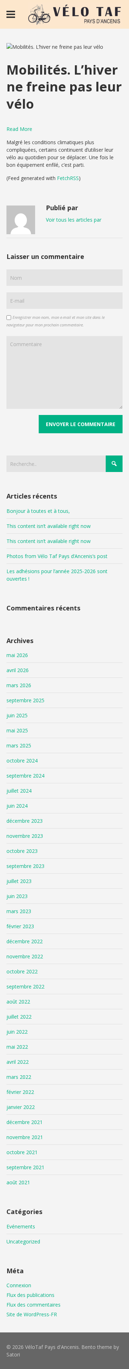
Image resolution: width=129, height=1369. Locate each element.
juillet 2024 (19, 790)
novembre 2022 (24, 956)
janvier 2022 (20, 1107)
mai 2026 (17, 655)
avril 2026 (17, 670)
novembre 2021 (24, 1137)
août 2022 (18, 1001)
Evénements (20, 1226)
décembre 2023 (24, 820)
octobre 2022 (22, 971)
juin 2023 (17, 896)
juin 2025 (17, 715)
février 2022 (20, 1092)
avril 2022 (17, 1061)
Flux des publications (30, 1295)
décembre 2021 (24, 1122)
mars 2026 (18, 685)
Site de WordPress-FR (31, 1314)
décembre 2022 (24, 941)
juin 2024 (17, 805)
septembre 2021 (25, 1167)
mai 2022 (17, 1046)
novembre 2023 (24, 835)
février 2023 (20, 926)
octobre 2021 (22, 1152)
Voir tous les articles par (73, 219)
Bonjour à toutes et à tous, (38, 511)
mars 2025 (18, 745)
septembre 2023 (25, 866)
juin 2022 (17, 1031)
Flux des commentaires (33, 1304)
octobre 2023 (22, 851)
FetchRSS (68, 178)
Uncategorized (23, 1241)
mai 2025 (17, 730)
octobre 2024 (22, 760)
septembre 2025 (25, 700)
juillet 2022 (19, 1016)
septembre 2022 (25, 986)
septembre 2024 (25, 775)
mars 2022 (18, 1076)
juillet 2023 (19, 881)
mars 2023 (18, 911)
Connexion (18, 1285)
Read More (19, 129)
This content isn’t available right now (48, 526)
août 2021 (18, 1182)
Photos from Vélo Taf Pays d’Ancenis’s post (57, 556)
